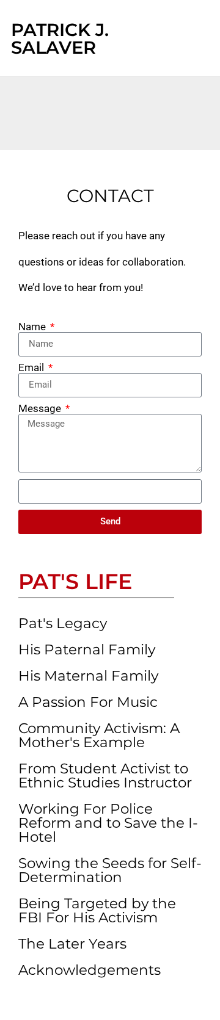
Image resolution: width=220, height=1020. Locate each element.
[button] (181, 38)
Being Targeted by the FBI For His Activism (97, 910)
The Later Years (72, 943)
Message (41, 408)
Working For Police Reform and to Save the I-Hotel (108, 822)
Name (33, 327)
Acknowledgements (89, 969)
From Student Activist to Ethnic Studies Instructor (105, 775)
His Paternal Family (86, 649)
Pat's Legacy (62, 623)
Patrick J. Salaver (60, 38)
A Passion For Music (88, 702)
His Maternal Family (88, 675)
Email (32, 368)
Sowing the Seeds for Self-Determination (110, 870)
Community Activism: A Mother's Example (99, 735)
